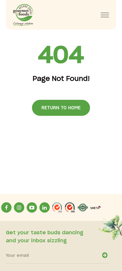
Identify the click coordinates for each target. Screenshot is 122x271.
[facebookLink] (6, 207)
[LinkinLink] (44, 207)
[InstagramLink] (19, 207)
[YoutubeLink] (32, 207)
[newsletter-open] (105, 255)
